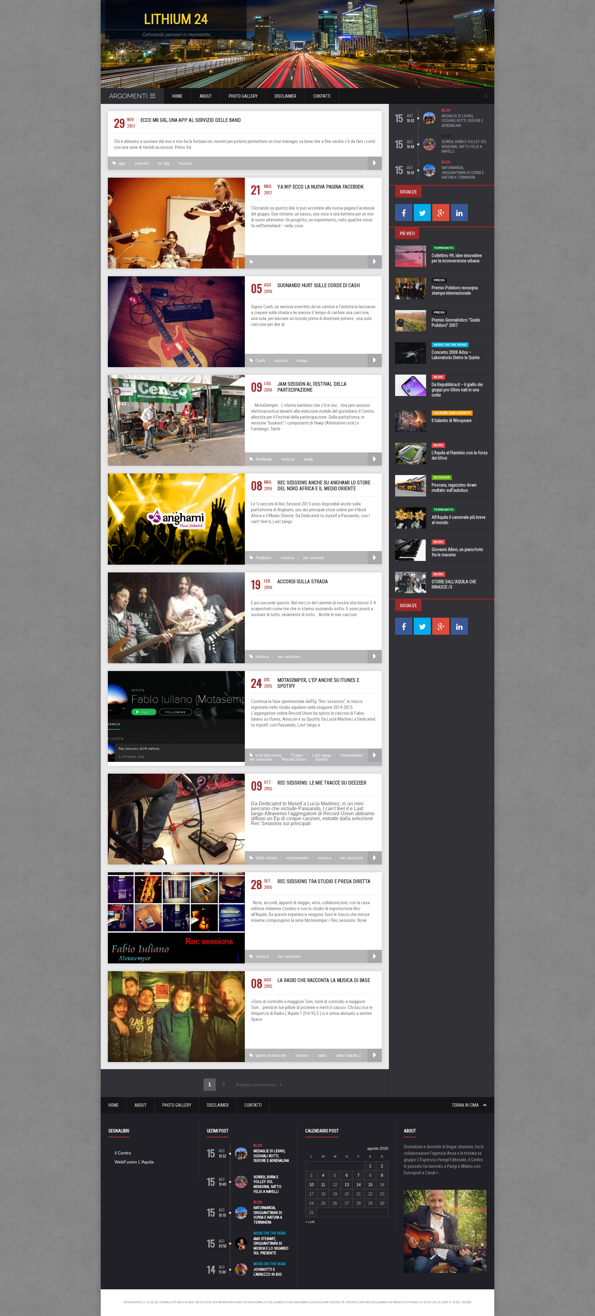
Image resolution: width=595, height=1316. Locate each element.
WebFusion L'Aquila (134, 1161)
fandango (264, 459)
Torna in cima (466, 1105)
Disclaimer (285, 96)
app (122, 163)
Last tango (321, 755)
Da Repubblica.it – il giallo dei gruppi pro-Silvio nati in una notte (457, 390)
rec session (313, 558)
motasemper (352, 755)
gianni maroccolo (271, 1055)
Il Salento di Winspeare (452, 420)
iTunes (297, 755)
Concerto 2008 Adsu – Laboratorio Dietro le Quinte (456, 355)
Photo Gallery (243, 96)
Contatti (321, 96)
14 (358, 1184)
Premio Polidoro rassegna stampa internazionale (455, 290)
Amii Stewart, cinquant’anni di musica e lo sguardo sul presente (271, 1246)
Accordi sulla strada (302, 582)
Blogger (442, 477)
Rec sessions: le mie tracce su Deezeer (321, 783)
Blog (446, 110)
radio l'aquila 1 (348, 1055)
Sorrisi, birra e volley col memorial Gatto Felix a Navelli (464, 146)
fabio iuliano (266, 858)
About (206, 96)
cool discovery (269, 755)
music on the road (450, 344)
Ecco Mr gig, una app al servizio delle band (190, 120)
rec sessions (289, 657)
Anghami (263, 558)
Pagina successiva (256, 1084)
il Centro (123, 1152)
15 (370, 1184)
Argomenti (128, 96)
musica (185, 163)
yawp (308, 459)
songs (302, 360)
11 (323, 1184)
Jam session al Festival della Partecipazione (311, 387)
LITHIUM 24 (176, 19)
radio (322, 1055)
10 (311, 1184)
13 (347, 1184)
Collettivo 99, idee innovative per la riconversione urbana (457, 258)
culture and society (452, 413)
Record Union (294, 759)
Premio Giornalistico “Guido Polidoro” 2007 (456, 323)
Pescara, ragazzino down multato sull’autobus (454, 487)
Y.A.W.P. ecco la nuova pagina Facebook (320, 187)
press (439, 280)
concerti (141, 163)
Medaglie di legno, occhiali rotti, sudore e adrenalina (462, 121)
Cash (260, 360)
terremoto (444, 248)
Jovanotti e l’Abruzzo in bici (267, 1272)
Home (177, 96)
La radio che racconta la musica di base (323, 980)
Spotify (321, 759)
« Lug (310, 1222)
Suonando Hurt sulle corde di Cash (318, 285)
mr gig (163, 163)
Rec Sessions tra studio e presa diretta (323, 881)
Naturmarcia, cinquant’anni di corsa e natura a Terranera (463, 173)
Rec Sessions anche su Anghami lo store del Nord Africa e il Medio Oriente (323, 485)
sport (447, 136)
